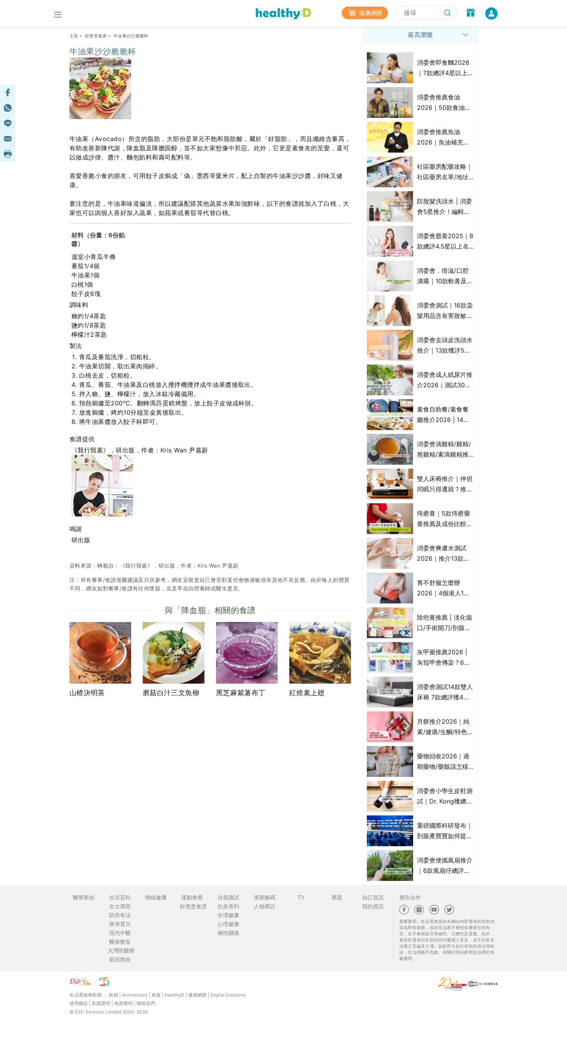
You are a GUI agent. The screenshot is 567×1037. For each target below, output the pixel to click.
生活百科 (120, 897)
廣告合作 (410, 897)
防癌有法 (120, 915)
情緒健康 (156, 897)
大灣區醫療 (121, 950)
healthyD (174, 995)
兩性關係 (228, 932)
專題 (336, 897)
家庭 (156, 995)
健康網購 (370, 13)
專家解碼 (264, 897)
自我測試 (228, 897)
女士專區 (120, 906)
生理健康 (228, 915)
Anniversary (135, 995)
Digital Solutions (228, 995)
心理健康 (228, 924)
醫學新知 (83, 897)
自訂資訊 (373, 897)
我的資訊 (373, 906)
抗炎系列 (228, 906)
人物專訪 (264, 906)
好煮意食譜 (96, 36)
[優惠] (470, 13)
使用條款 (78, 1003)
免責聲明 (123, 1003)
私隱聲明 (101, 1003)
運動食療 (192, 897)
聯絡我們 (146, 1003)
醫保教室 (120, 941)
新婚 (113, 995)
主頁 (73, 36)
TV (300, 897)
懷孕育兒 (120, 924)
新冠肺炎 (120, 959)
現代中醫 (120, 932)
